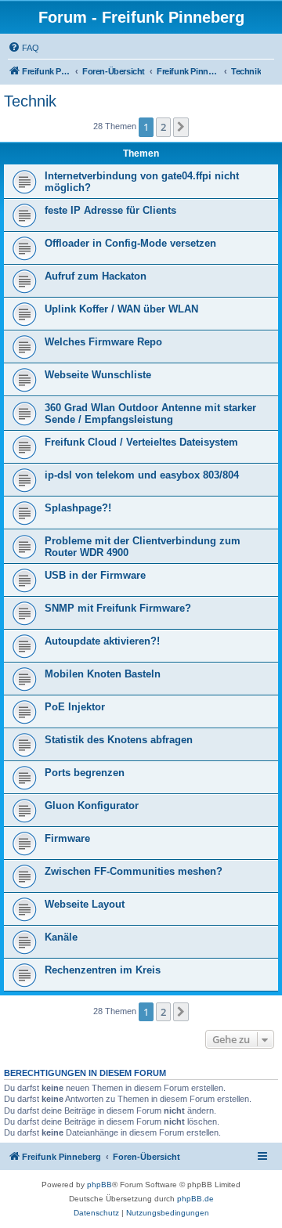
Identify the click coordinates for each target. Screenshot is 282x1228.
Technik (30, 101)
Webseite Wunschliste (98, 375)
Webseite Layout (85, 904)
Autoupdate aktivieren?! (102, 641)
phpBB (99, 1184)
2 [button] (163, 127)
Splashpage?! (78, 508)
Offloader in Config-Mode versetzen (130, 243)
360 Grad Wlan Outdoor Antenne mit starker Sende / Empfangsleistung (150, 413)
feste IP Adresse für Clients (110, 210)
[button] (181, 126)
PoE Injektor (75, 707)
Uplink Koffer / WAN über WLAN (121, 309)
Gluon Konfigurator (92, 805)
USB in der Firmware (95, 575)
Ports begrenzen (85, 772)
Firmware (67, 838)
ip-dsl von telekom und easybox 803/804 (142, 475)
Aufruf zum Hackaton (95, 276)
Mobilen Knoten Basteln (103, 674)
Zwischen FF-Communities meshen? (133, 871)
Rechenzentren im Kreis (103, 970)
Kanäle (61, 937)
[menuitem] (23, 47)
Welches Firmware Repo (103, 342)
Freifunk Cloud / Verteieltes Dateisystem (141, 442)
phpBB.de (195, 1198)
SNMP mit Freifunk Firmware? (118, 608)
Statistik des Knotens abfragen (119, 740)
